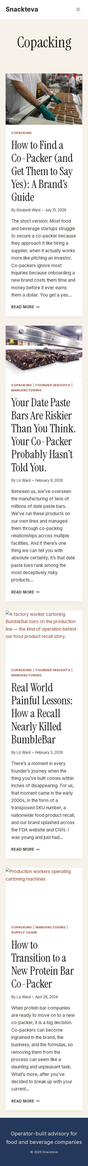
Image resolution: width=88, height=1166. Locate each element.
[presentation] (44, 99)
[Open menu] (78, 9)
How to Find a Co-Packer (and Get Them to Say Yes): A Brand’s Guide (42, 171)
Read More (25, 307)
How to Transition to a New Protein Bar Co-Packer (42, 964)
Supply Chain (24, 932)
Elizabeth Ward (28, 210)
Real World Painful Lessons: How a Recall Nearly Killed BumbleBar (42, 713)
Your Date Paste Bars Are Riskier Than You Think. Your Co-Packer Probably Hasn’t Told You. (43, 435)
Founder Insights (52, 385)
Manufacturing (26, 390)
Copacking (21, 133)
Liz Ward (23, 480)
